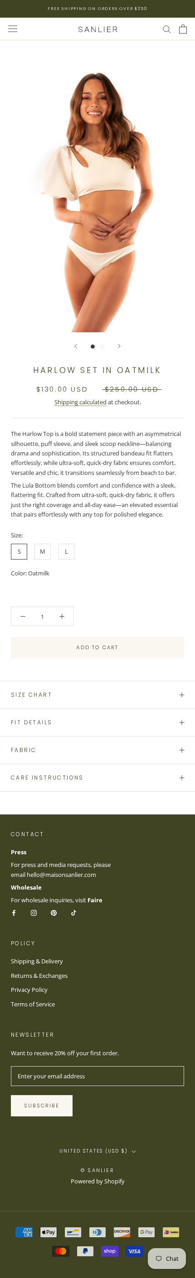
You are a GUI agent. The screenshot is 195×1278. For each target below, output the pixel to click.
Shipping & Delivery (37, 961)
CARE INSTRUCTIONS (47, 777)
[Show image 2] (102, 347)
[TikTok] (74, 912)
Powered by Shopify (98, 1181)
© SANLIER (97, 1170)
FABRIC (23, 750)
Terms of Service (33, 1004)
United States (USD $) (93, 1151)
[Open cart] (183, 29)
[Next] (119, 346)
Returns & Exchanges (39, 976)
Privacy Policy (29, 990)
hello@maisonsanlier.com (61, 875)
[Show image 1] (93, 347)
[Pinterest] (54, 912)
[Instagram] (34, 912)
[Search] (167, 29)
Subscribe (41, 1105)
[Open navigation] (12, 28)
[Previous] (75, 346)
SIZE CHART (31, 695)
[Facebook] (14, 912)
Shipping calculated (80, 402)
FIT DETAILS (31, 722)
